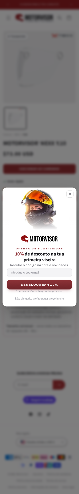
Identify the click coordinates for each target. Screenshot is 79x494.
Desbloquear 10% (39, 284)
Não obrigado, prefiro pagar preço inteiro (39, 298)
